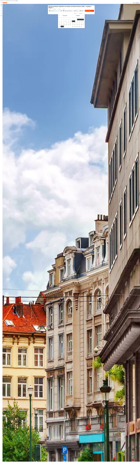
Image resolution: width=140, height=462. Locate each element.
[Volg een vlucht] (1, 11)
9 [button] (79, 21)
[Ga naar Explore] (1, 10)
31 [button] (81, 26)
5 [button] (68, 19)
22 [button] (61, 24)
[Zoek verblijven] (1, 6)
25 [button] (66, 24)
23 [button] (63, 24)
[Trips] (1, 13)
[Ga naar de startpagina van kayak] (5, 2)
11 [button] (66, 21)
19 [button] (72, 24)
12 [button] (68, 21)
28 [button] (59, 26)
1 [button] (61, 19)
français (17, 0)
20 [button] (74, 24)
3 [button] (81, 19)
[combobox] (55, 11)
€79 (49, 6)
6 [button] (74, 21)
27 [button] (70, 24)
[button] (139, 1)
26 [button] (68, 24)
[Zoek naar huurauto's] (1, 8)
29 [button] (61, 26)
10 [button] (81, 21)
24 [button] (81, 24)
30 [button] (63, 26)
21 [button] (59, 24)
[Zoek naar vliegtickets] (1, 5)
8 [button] (61, 21)
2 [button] (79, 19)
